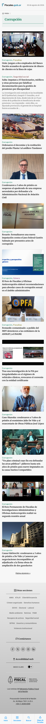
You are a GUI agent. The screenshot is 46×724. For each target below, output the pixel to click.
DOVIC (14, 608)
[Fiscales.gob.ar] (8, 5)
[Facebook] (12, 649)
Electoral (22, 608)
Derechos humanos (31, 603)
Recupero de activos (15, 618)
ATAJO (18, 598)
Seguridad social (21, 77)
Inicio (7, 13)
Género (16, 278)
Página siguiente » (23, 573)
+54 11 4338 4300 (23, 704)
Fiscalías (17, 60)
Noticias (27, 613)
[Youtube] (23, 649)
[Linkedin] (33, 649)
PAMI (34, 613)
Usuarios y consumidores (26, 623)
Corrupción (7, 60)
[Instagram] (28, 649)
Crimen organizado (14, 603)
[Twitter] (18, 649)
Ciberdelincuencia (29, 598)
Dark (30, 667)
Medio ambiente (16, 613)
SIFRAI (12, 623)
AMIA (11, 598)
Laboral (31, 608)
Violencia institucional (23, 628)
